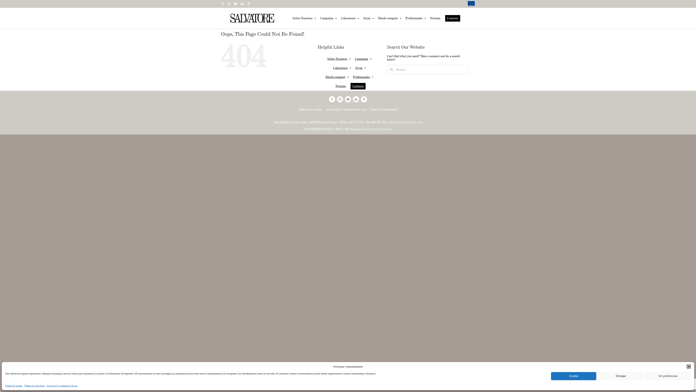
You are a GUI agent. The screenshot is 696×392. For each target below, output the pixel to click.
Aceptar (573, 375)
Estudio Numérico (380, 129)
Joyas (366, 18)
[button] (689, 366)
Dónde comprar (388, 18)
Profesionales (413, 18)
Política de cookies (14, 385)
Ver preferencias (668, 375)
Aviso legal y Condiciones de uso (62, 385)
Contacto (452, 18)
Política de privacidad (34, 385)
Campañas (326, 18)
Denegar (621, 375)
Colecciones (348, 18)
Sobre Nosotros (302, 18)
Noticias (435, 18)
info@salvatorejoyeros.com (405, 122)
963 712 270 (356, 122)
